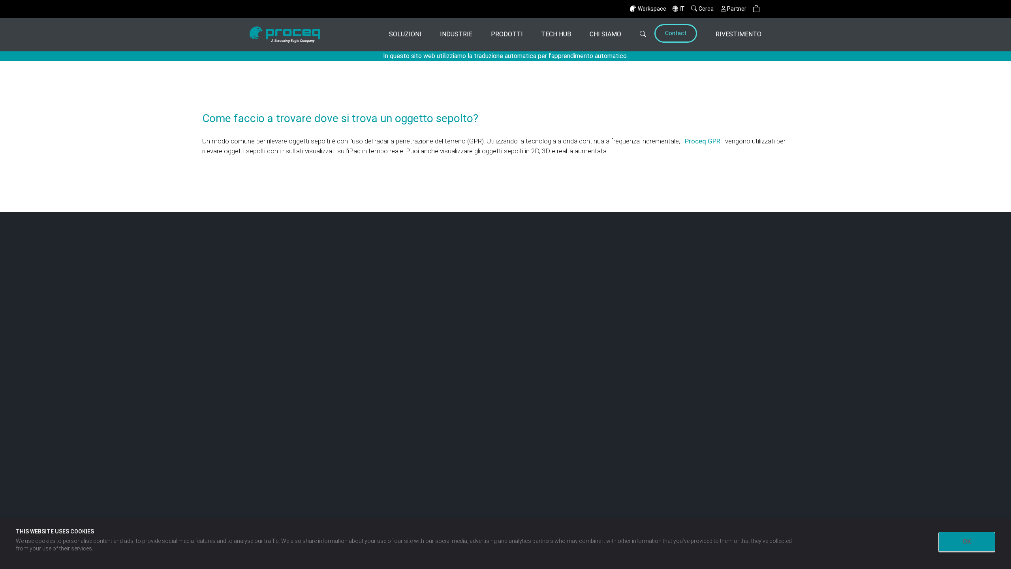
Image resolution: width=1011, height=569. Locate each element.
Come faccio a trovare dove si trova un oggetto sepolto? (340, 118)
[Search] (637, 34)
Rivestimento (738, 34)
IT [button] (682, 9)
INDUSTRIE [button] (456, 34)
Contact (675, 33)
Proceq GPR (703, 141)
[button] (756, 9)
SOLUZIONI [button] (405, 34)
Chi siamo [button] (605, 34)
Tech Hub (556, 34)
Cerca (706, 9)
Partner (736, 9)
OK (966, 541)
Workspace (652, 9)
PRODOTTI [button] (507, 34)
